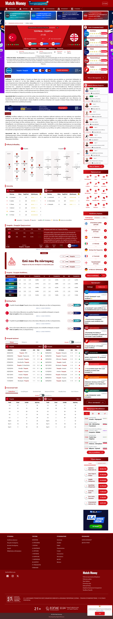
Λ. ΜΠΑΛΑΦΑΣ (88, 163)
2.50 (44, 287)
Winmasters (60, 556)
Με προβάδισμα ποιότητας (96, 153)
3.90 (25, 291)
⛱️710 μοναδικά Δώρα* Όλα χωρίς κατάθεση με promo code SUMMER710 (95, 370)
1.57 (49, 283)
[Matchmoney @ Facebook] (7, 576)
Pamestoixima (60, 548)
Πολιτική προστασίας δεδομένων (91, 577)
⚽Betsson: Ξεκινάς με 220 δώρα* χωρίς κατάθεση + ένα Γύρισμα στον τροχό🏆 (95, 383)
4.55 (30, 287)
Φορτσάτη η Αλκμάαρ (95, 98)
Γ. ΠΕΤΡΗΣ (87, 124)
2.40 (69, 287)
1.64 (20, 280)
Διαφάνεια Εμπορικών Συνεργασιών (92, 587)
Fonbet (92, 67)
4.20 (25, 283)
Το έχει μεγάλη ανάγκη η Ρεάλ (97, 145)
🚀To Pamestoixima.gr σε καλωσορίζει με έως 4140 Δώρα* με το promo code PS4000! (97, 14)
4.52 (25, 280)
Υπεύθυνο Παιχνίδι (87, 590)
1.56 (64, 295)
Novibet (92, 40)
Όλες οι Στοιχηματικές (94, 78)
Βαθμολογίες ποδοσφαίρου (14, 551)
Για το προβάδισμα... (95, 106)
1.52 (49, 280)
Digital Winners (60, 616)
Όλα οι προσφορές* (94, 402)
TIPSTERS (34, 536)
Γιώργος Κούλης (63, 229)
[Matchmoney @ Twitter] (17, 576)
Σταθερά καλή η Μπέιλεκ (96, 137)
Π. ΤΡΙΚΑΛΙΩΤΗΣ (88, 116)
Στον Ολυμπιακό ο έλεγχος (96, 160)
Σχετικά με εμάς (87, 583)
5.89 (30, 280)
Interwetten (60, 553)
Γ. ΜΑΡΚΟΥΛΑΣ (88, 132)
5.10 (30, 295)
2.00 (69, 291)
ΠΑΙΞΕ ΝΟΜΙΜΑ (62, 70)
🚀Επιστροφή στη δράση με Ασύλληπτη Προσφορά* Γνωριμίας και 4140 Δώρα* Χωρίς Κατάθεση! (96, 334)
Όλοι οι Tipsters (94, 166)
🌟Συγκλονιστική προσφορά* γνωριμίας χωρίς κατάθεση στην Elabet (70, 14)
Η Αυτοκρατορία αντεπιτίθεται (97, 129)
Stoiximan (93, 31)
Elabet (92, 49)
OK (100, 613)
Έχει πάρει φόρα (94, 122)
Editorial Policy (87, 585)
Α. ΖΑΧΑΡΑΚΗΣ (88, 147)
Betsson (59, 562)
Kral (54, 229)
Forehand (87, 139)
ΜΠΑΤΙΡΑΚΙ (35, 540)
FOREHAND (35, 567)
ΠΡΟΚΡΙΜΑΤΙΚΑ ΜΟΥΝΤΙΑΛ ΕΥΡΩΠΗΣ (15, 23)
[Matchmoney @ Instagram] (12, 576)
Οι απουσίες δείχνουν (95, 114)
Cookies (101, 610)
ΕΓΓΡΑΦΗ (105, 3)
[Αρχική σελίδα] (5, 23)
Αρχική (9, 548)
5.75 (30, 283)
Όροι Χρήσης (86, 581)
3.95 (25, 295)
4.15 (25, 287)
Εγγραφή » (62, 108)
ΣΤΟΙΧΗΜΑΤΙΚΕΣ (61, 536)
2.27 (69, 295)
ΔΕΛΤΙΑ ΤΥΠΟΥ (86, 542)
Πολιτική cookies (87, 579)
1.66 (20, 287)
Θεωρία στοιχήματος (12, 542)
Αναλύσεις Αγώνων (12, 540)
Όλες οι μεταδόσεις (94, 452)
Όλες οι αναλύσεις (94, 275)
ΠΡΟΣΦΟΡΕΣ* (86, 536)
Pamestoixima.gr (95, 58)
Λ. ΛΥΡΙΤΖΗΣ (87, 93)
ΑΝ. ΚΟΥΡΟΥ (87, 108)
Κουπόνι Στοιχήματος (12, 545)
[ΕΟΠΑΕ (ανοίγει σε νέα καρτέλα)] (62, 608)
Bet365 (59, 559)
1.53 (64, 287)
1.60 (20, 291)
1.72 (64, 291)
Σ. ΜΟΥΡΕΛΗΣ (88, 101)
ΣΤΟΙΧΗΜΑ (10, 536)
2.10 (69, 283)
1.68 (49, 291)
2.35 (44, 283)
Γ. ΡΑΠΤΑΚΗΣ (87, 155)
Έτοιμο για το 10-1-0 (95, 91)
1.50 (49, 287)
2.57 (44, 280)
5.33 (30, 291)
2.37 (69, 280)
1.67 (64, 283)
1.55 (64, 280)
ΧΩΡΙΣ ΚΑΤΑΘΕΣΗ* (87, 540)
